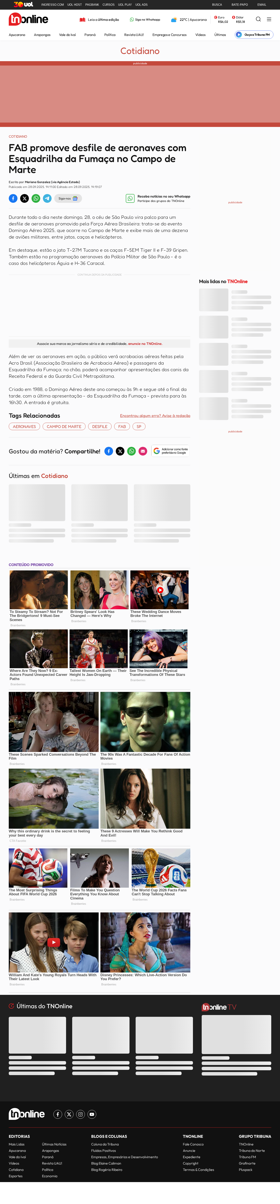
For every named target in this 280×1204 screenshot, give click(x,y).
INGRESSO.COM (52, 4)
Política (110, 34)
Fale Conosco (193, 1144)
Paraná (89, 34)
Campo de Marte (64, 426)
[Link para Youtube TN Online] (92, 1114)
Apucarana (17, 34)
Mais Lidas (16, 1144)
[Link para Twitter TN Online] (69, 1114)
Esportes (16, 1176)
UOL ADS (141, 4)
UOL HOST (74, 4)
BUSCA (217, 4)
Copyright (190, 1163)
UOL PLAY (125, 4)
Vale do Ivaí (67, 34)
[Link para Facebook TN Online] (57, 1114)
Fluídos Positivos (103, 1150)
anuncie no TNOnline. (145, 343)
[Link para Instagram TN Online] (80, 1114)
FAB (122, 426)
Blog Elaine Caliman (106, 1163)
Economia (49, 1176)
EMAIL (261, 4)
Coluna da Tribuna (105, 1144)
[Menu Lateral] (269, 20)
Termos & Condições (198, 1169)
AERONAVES (24, 426)
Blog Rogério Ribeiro (106, 1169)
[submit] (258, 19)
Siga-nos (65, 198)
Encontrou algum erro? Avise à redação (155, 415)
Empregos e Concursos (169, 34)
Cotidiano (140, 50)
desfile (99, 426)
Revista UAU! (134, 34)
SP (139, 426)
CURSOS (109, 4)
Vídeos (200, 34)
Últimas (220, 34)
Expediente (191, 1157)
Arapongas (42, 34)
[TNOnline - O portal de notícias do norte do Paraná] (28, 19)
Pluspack (245, 1169)
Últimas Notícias (54, 1144)
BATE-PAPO (240, 4)
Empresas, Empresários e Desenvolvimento (124, 1157)
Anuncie (189, 1150)
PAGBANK (92, 4)
